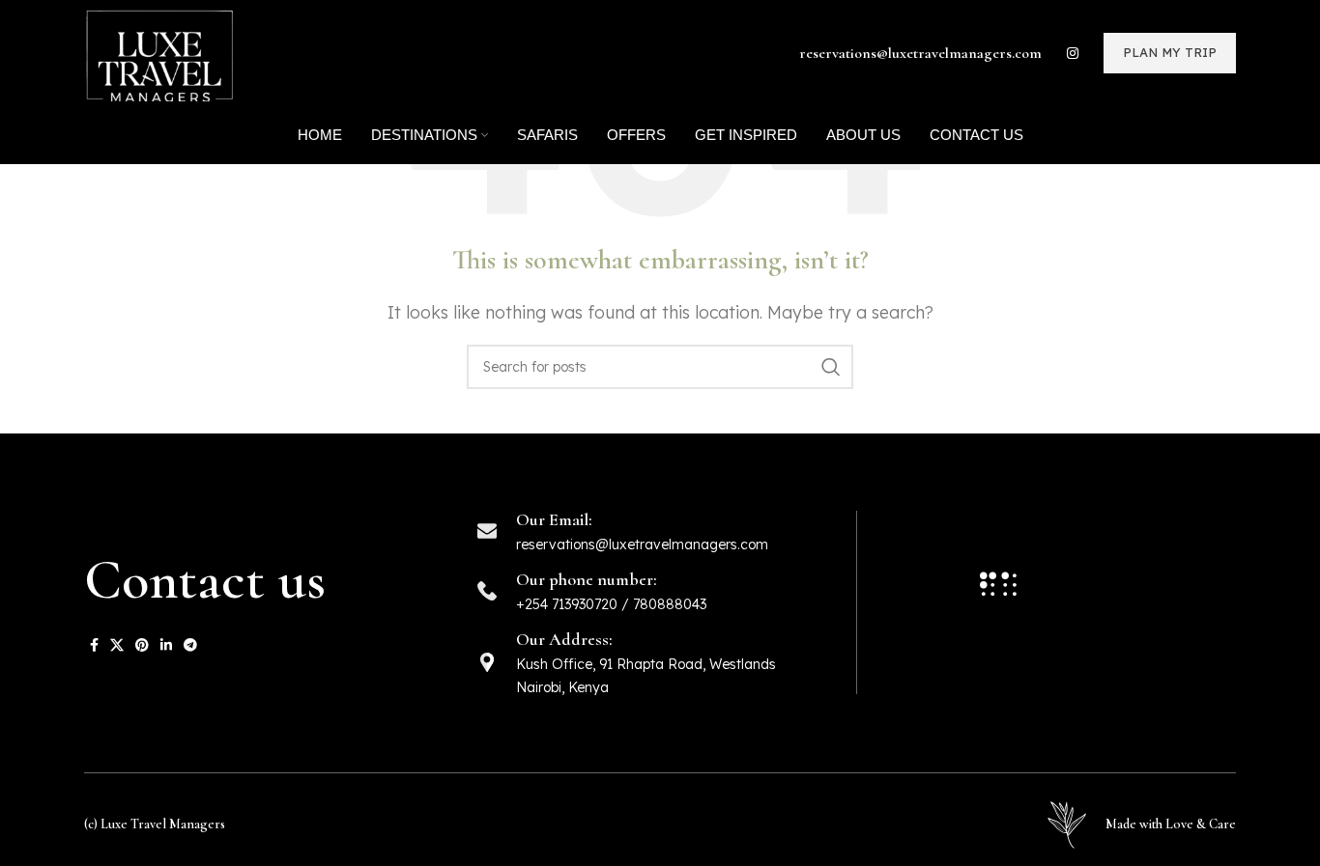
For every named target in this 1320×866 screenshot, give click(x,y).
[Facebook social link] (94, 644)
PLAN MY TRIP (1170, 52)
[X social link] (116, 644)
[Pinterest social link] (142, 644)
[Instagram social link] (1072, 53)
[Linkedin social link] (166, 644)
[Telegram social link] (190, 644)
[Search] (831, 367)
